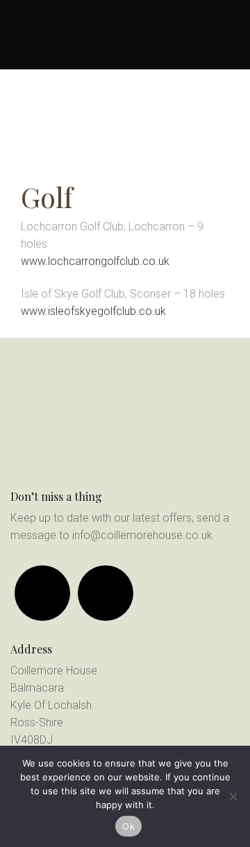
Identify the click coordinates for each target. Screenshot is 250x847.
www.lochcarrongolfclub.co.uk (95, 261)
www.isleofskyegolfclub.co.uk (93, 311)
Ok (128, 826)
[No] (233, 796)
